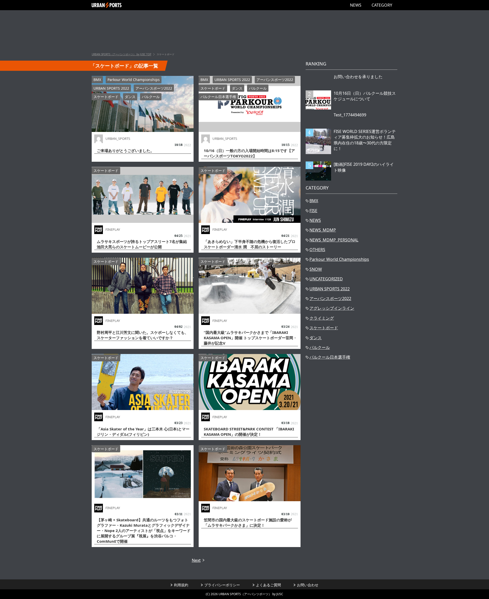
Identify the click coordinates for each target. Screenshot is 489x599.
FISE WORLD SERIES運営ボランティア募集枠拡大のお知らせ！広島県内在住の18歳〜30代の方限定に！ (365, 140)
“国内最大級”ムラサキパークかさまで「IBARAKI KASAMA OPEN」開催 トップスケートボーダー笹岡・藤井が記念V (250, 338)
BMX (97, 79)
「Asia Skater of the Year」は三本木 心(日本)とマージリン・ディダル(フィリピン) (143, 431)
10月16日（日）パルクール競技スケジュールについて (365, 96)
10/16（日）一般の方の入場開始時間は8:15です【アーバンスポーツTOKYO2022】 (249, 153)
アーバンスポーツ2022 (153, 88)
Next (196, 560)
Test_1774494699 (350, 115)
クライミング (321, 318)
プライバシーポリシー (222, 584)
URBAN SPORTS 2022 (111, 88)
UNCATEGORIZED (326, 279)
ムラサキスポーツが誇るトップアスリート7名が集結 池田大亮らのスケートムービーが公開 (144, 244)
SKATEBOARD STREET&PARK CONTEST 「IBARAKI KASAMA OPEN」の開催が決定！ (249, 431)
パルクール (151, 96)
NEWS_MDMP (322, 230)
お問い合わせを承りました (358, 76)
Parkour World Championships (133, 79)
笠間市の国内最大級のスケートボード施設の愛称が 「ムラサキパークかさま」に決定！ (248, 522)
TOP (121, 54)
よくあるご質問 (268, 584)
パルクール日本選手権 (218, 96)
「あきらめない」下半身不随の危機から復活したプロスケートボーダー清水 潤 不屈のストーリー (249, 244)
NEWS (355, 5)
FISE (313, 210)
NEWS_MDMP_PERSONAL (333, 240)
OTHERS (317, 249)
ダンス (130, 96)
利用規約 (181, 584)
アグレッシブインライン (331, 308)
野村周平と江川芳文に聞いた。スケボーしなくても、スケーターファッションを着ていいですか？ (142, 335)
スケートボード (105, 96)
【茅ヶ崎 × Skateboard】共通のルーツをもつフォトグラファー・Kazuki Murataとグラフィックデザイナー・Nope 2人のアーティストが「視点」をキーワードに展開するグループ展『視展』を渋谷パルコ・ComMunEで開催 (144, 530)
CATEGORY (382, 5)
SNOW (315, 269)
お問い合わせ (307, 584)
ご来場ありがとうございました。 (125, 150)
